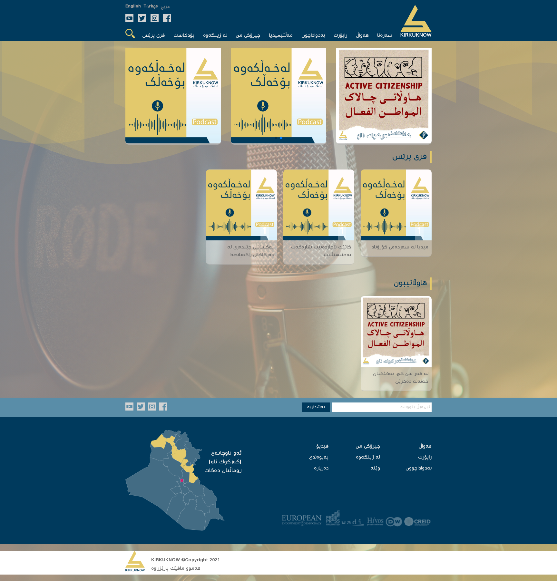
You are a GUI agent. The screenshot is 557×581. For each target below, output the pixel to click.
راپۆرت (425, 457)
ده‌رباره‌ (321, 468)
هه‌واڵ (425, 446)
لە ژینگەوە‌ (368, 457)
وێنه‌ (375, 468)
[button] (281, 138)
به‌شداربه (316, 407)
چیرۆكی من (368, 446)
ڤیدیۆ (322, 446)
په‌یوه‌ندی (318, 457)
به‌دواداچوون (419, 468)
